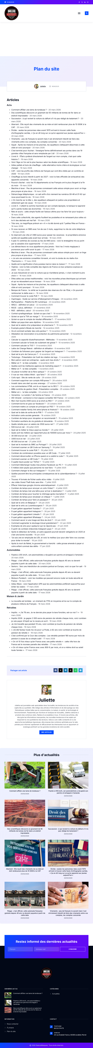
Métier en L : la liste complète (24, 392)
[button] (79, 13)
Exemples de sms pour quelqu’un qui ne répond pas (33, 526)
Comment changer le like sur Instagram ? (28, 470)
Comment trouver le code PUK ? (25, 296)
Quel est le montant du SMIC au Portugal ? (29, 444)
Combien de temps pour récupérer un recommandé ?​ (34, 418)
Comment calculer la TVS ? (22, 345)
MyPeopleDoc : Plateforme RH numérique (29, 302)
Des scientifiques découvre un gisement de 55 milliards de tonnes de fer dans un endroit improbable (24, 831)
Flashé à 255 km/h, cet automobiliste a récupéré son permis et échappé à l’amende (47, 555)
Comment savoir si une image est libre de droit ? (32, 520)
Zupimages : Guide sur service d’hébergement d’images (35, 299)
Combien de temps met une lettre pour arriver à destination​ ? (37, 491)
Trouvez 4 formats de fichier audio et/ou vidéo (31, 479)
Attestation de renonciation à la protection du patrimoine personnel (40, 334)
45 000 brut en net (19, 441)
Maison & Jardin (15, 596)
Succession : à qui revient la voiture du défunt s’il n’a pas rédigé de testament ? (45, 118)
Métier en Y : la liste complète (24, 363)
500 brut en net (17, 427)
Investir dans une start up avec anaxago (28, 383)
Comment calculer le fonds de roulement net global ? (34, 342)
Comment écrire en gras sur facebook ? (28, 404)
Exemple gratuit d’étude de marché (26, 328)
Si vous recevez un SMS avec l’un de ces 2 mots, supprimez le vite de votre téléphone (48, 229)
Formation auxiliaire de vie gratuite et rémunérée (32, 421)
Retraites (11, 607)
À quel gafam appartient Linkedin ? (26, 514)
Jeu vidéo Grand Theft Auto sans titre (27, 482)
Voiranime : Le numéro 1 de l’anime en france (30, 395)
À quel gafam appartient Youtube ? (26, 508)
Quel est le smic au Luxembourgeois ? (27, 505)
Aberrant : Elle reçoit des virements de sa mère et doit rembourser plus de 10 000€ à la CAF (25, 870)
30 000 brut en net (19, 436)
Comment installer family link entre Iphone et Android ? (34, 409)
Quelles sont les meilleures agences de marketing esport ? (36, 366)
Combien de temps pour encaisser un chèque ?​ (31, 497)
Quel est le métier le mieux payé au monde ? (30, 430)
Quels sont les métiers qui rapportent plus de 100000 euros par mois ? (41, 433)
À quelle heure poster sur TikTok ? (25, 462)
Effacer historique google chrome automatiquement (33, 485)
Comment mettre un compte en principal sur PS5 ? (32, 406)
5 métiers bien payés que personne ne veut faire (32, 468)
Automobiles (13, 550)
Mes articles (46, 732)
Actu (9, 105)
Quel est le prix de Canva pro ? (24, 354)
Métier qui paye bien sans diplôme (26, 322)
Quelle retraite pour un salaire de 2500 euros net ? (32, 424)
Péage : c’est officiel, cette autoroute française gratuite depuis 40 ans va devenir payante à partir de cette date (25, 913)
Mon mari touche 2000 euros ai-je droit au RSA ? (32, 401)
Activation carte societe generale (25, 415)
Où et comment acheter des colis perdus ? (29, 331)
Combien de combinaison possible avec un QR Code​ (33, 453)
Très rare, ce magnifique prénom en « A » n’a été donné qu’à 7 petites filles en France (47, 223)
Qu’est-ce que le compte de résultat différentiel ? (32, 319)
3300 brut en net (18, 439)
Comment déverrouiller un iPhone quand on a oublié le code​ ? (37, 456)
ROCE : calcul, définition (21, 308)
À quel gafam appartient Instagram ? (26, 511)
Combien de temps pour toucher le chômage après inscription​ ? (38, 494)
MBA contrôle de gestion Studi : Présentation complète (34, 389)
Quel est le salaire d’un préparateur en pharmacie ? (33, 325)
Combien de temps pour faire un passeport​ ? (30, 500)
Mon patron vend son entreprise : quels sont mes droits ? (35, 360)
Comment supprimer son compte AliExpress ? (30, 380)
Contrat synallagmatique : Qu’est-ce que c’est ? (31, 313)
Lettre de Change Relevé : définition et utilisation (32, 348)
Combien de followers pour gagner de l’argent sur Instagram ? (38, 351)
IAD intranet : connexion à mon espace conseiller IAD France (37, 398)
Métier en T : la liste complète (24, 369)
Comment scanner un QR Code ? (25, 459)
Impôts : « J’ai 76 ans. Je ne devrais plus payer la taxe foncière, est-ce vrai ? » (45, 612)
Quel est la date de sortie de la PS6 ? (27, 412)
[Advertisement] (46, 39)
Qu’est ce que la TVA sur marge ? (25, 316)
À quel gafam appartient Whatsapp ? (27, 517)
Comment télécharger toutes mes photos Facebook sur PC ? (37, 465)
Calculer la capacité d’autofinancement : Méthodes (33, 339)
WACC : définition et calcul (22, 305)
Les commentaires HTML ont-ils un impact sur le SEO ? (34, 386)
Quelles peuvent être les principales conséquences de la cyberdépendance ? (44, 473)
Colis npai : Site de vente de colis (25, 377)
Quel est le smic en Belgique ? (24, 503)
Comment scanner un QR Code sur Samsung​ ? (31, 447)
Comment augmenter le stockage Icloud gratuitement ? (34, 523)
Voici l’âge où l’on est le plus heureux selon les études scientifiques (39, 162)
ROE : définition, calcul (21, 310)
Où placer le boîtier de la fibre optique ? (28, 372)
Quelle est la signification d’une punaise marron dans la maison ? (38, 264)
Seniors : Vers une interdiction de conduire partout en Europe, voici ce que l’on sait (46, 566)
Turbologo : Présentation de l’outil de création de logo (34, 357)
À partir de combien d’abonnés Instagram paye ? (32, 529)
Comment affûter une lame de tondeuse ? (29, 110)
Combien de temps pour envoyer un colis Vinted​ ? (32, 488)
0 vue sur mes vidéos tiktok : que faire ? (28, 374)
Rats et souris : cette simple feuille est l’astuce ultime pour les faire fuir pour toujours (47, 211)
